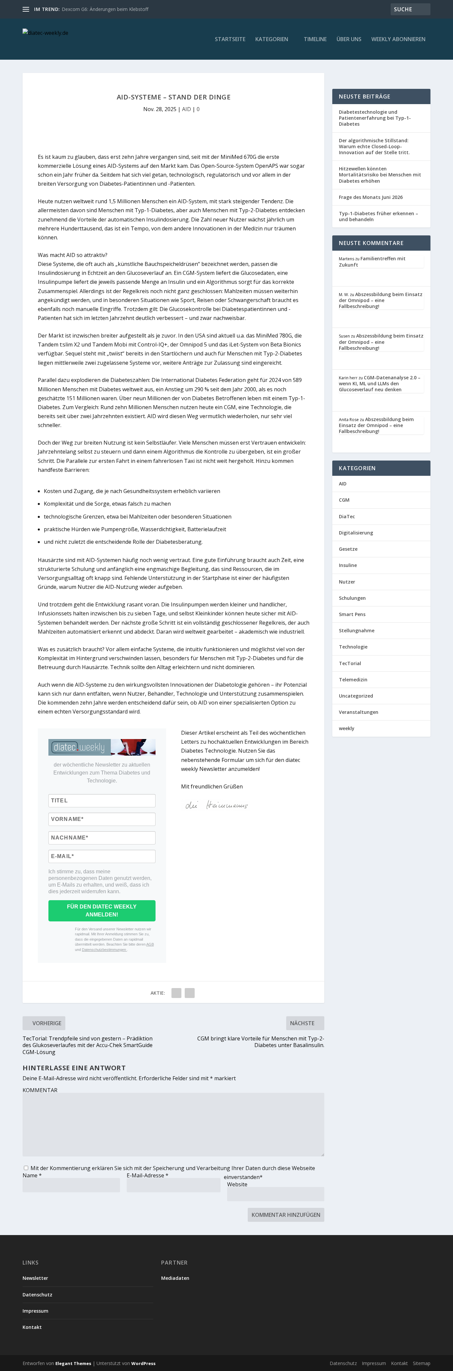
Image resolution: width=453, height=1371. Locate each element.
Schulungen (352, 598)
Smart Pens (352, 614)
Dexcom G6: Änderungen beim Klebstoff (105, 9)
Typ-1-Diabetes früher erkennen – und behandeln (378, 216)
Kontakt (32, 1327)
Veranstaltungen (358, 712)
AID (186, 109)
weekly (347, 728)
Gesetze (348, 549)
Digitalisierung (356, 533)
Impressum (35, 1311)
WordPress (143, 1363)
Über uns (349, 39)
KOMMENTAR (40, 1090)
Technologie (353, 647)
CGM (344, 500)
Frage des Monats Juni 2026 (371, 197)
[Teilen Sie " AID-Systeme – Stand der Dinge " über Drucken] (189, 993)
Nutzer (347, 582)
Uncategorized (356, 696)
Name (32, 1175)
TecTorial (350, 663)
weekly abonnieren (398, 39)
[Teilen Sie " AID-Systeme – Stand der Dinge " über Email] (176, 993)
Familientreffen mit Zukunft (372, 261)
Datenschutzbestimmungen (104, 950)
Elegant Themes (73, 1363)
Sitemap (421, 1363)
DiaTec (347, 516)
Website (237, 1184)
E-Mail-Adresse (147, 1175)
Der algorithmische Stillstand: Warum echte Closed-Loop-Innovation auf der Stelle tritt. (374, 146)
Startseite (230, 39)
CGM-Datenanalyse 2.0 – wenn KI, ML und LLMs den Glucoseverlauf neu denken (380, 383)
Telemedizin (353, 679)
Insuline (348, 565)
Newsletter (35, 1278)
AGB (150, 944)
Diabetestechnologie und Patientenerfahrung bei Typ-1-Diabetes (375, 118)
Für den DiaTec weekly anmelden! (102, 910)
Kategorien (271, 39)
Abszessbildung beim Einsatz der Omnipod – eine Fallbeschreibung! (380, 300)
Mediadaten (175, 1278)
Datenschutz (37, 1294)
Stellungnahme (356, 630)
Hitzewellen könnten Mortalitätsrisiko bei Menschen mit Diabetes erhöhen (380, 174)
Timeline (315, 39)
